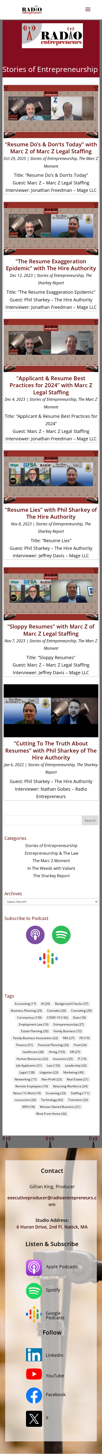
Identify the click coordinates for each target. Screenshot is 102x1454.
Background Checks (71, 1004)
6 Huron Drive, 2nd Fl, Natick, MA (52, 1227)
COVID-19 (57, 1017)
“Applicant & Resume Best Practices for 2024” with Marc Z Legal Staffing (51, 385)
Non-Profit (52, 1079)
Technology (52, 1100)
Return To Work (27, 1093)
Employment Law (34, 1024)
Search (90, 820)
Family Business (67, 1031)
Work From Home (51, 1114)
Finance (24, 1045)
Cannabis (56, 1010)
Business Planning (26, 1010)
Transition (78, 1100)
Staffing (80, 1093)
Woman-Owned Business (60, 1107)
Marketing (73, 1072)
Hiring (57, 1052)
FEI (84, 1038)
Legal (27, 1072)
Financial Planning (53, 1045)
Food (80, 1045)
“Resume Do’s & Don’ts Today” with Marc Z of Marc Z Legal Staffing (51, 147)
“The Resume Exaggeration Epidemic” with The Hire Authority (51, 264)
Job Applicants (29, 1065)
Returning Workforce (70, 1086)
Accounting (25, 1004)
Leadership (76, 1065)
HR (75, 1052)
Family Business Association (35, 1038)
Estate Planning (35, 1031)
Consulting (81, 1010)
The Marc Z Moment (51, 860)
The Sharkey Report (51, 875)
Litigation (49, 1072)
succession (25, 1100)
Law (53, 1065)
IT (82, 1059)
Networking (26, 1079)
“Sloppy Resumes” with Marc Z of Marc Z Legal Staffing (50, 630)
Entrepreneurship (68, 1024)
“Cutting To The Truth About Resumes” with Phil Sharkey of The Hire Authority (51, 750)
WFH (28, 1107)
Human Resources (32, 1059)
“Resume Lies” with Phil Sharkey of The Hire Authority (51, 513)
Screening (56, 1093)
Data (79, 1017)
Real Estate (77, 1079)
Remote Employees (31, 1086)
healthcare (33, 1052)
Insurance (63, 1059)
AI (45, 1004)
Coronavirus (29, 1017)
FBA (69, 1038)
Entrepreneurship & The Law (51, 853)
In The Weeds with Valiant (51, 868)
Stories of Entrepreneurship (53, 158)
